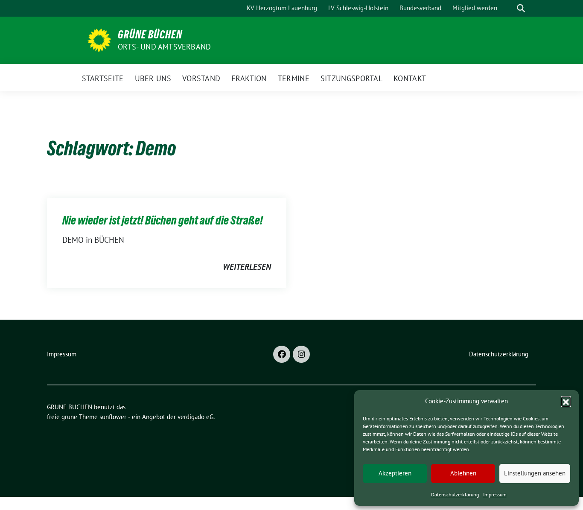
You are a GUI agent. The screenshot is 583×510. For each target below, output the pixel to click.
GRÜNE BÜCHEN (150, 34)
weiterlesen (247, 267)
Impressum (495, 494)
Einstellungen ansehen (535, 473)
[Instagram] (301, 354)
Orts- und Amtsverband (164, 47)
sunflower (112, 417)
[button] (566, 401)
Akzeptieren (395, 473)
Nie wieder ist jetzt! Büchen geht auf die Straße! (162, 220)
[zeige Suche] (521, 8)
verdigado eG (195, 417)
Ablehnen (463, 473)
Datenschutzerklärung (455, 494)
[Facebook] (281, 354)
